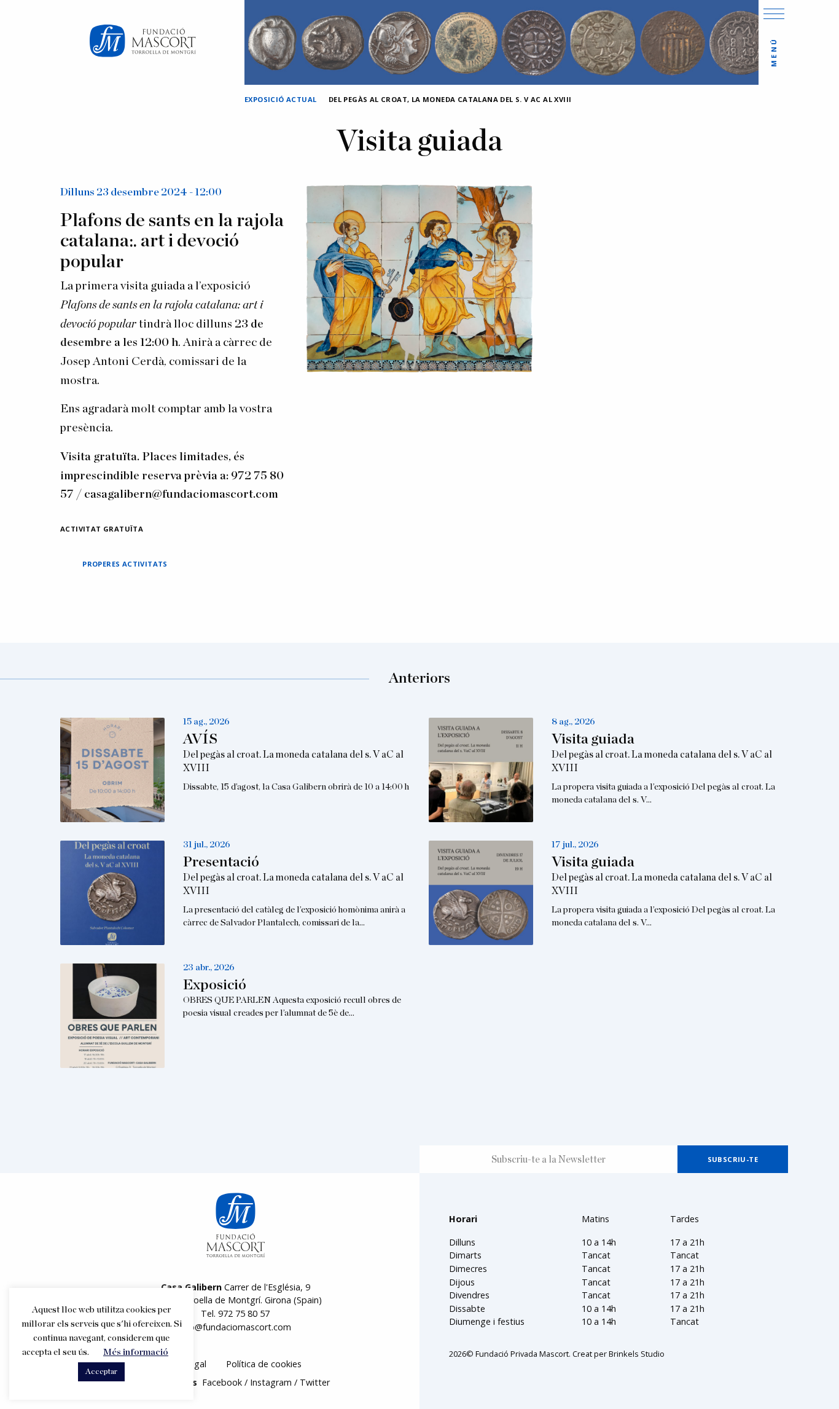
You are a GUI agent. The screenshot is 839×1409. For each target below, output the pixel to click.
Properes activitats (125, 563)
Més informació (135, 1352)
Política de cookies (264, 1364)
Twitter (315, 1382)
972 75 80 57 (244, 1313)
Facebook (222, 1382)
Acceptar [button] (101, 1372)
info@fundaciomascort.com (235, 1327)
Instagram (271, 1382)
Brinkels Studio (637, 1353)
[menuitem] (263, 1364)
